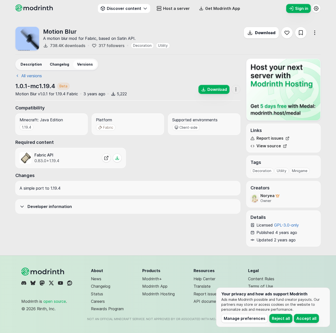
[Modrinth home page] (34, 9)
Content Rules (261, 279)
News (96, 279)
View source (268, 146)
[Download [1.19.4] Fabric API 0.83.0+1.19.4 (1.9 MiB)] (117, 158)
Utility (163, 45)
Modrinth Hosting (158, 294)
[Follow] (287, 33)
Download (265, 32)
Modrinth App (155, 286)
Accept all (306, 318)
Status (97, 294)
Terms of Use (260, 286)
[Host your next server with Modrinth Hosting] (283, 90)
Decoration (142, 45)
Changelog (100, 286)
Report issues (269, 138)
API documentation (211, 301)
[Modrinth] (43, 272)
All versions (31, 75)
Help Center (204, 279)
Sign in (301, 8)
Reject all (281, 318)
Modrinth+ (152, 279)
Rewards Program (107, 309)
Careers (98, 301)
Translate (202, 286)
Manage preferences (244, 318)
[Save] (301, 33)
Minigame (300, 171)
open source (54, 301)
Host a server (176, 8)
